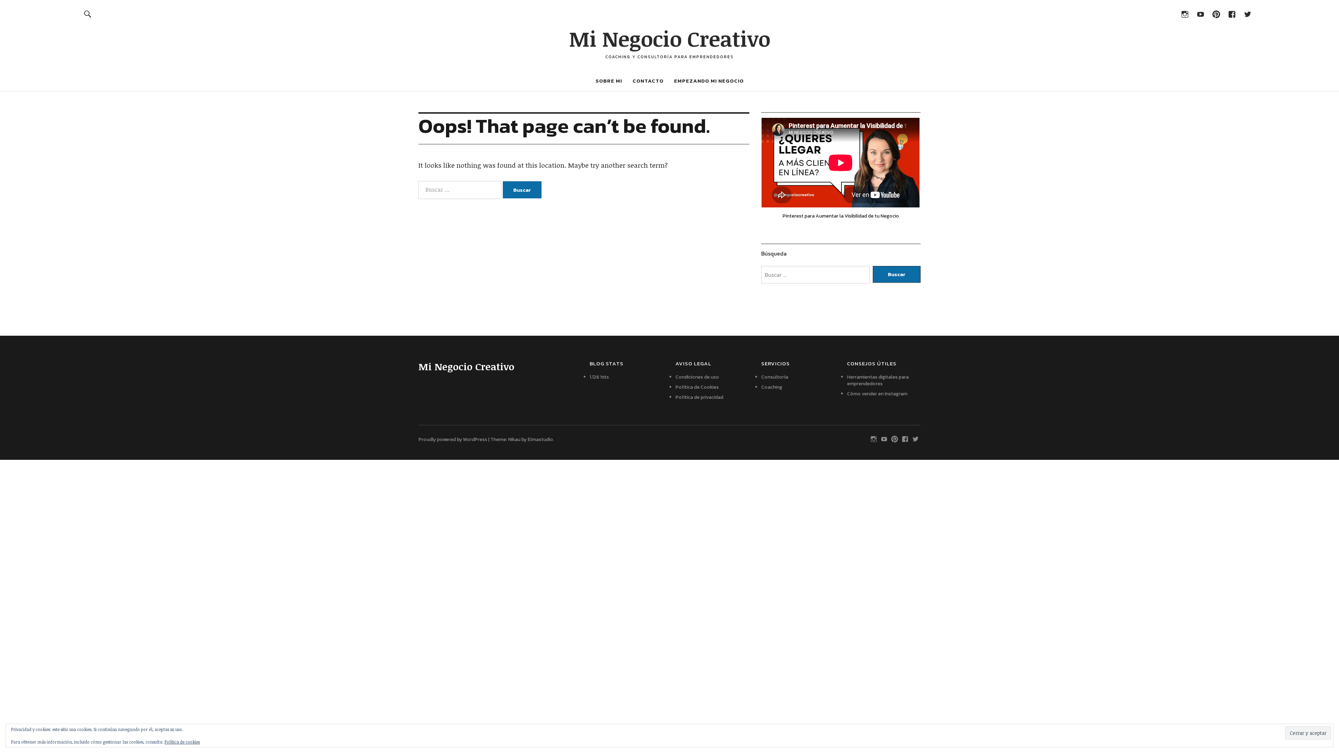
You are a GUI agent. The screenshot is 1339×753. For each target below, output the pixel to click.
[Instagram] (1185, 13)
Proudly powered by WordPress (452, 439)
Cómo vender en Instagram (877, 393)
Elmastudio (540, 439)
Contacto (648, 81)
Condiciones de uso (697, 377)
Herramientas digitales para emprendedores (878, 380)
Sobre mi (609, 81)
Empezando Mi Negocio (709, 81)
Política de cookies (182, 742)
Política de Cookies (697, 387)
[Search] (88, 13)
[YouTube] (1200, 13)
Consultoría (774, 377)
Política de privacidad (699, 397)
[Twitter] (1247, 13)
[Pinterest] (1216, 13)
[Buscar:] (460, 189)
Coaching (771, 387)
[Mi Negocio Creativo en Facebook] (1232, 13)
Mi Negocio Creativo (669, 38)
